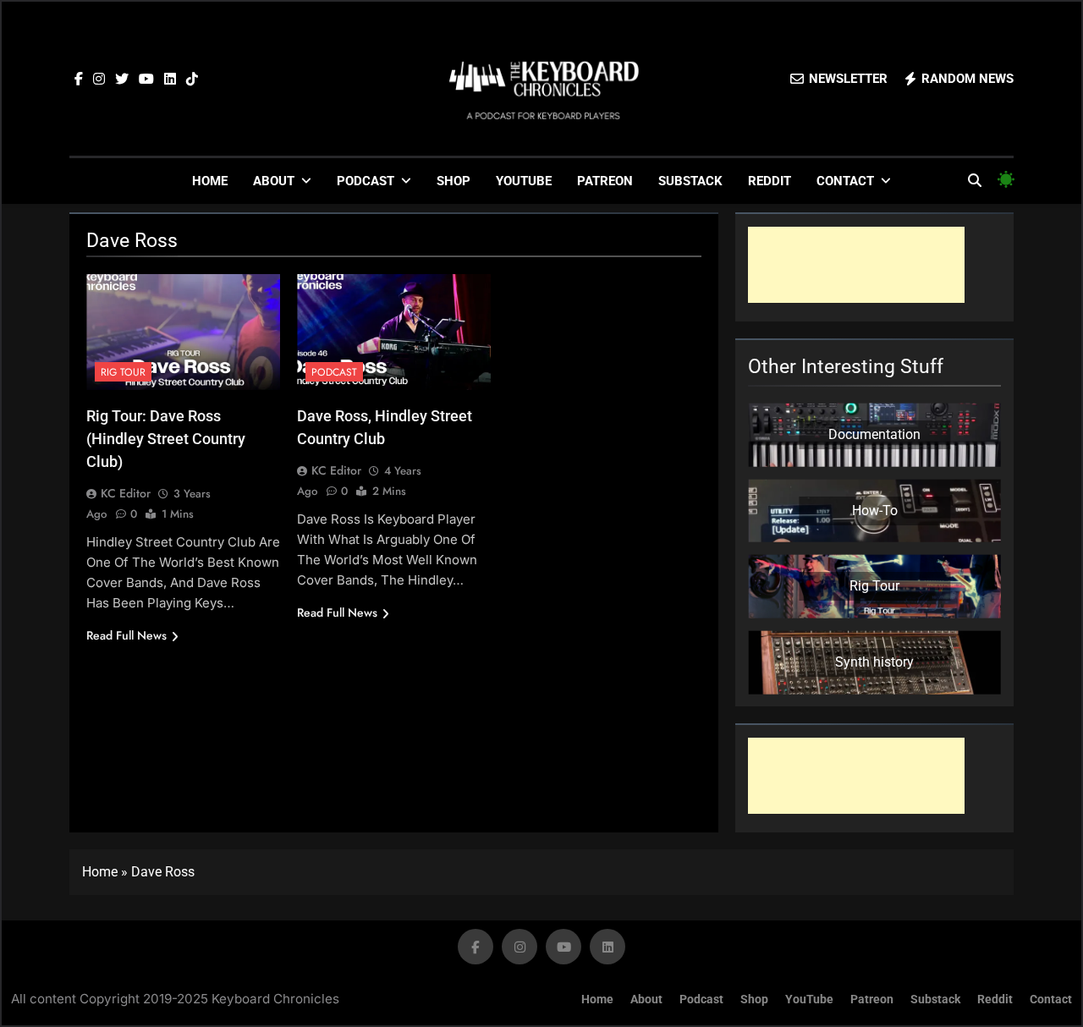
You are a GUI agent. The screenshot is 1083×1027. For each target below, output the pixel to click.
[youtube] (146, 79)
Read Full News (126, 635)
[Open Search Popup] (974, 180)
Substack (690, 181)
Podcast (365, 181)
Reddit (769, 181)
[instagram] (99, 79)
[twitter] (122, 79)
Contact (845, 181)
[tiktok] (192, 79)
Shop (453, 181)
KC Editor (126, 493)
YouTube (524, 181)
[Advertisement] (856, 265)
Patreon (605, 181)
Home (210, 181)
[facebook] (78, 79)
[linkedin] (170, 79)
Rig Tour (123, 372)
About (273, 181)
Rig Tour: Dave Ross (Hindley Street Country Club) (165, 438)
